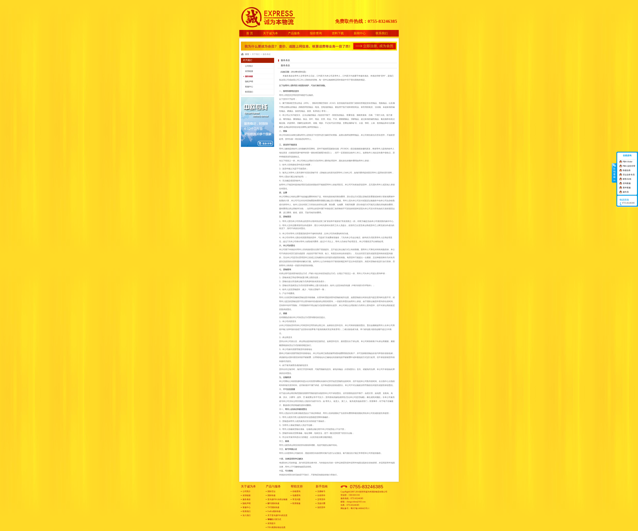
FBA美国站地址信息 (276, 527)
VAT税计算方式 (274, 519)
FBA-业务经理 (629, 166)
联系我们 (382, 33)
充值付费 (321, 503)
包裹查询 (296, 495)
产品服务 (294, 33)
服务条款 (249, 76)
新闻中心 (360, 33)
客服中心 (249, 87)
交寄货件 (321, 499)
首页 (247, 54)
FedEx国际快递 (274, 511)
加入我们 (247, 515)
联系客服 (296, 503)
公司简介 (249, 66)
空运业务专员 (629, 175)
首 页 (249, 33)
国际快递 (271, 495)
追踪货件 (321, 507)
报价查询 (316, 33)
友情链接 (249, 71)
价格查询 (296, 491)
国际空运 (271, 491)
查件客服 (627, 187)
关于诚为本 (270, 33)
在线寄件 (321, 495)
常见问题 (296, 499)
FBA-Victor (627, 162)
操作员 (626, 192)
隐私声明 (249, 81)
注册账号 (321, 491)
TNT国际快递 (273, 507)
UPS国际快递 (273, 503)
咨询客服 (627, 183)
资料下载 (338, 33)
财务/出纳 (627, 179)
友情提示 (271, 523)
